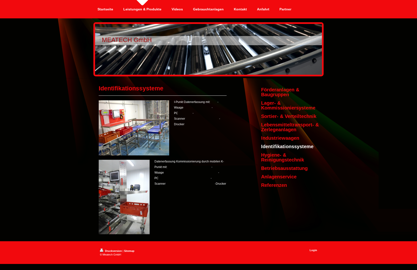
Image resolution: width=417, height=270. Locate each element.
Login (313, 250)
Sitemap (129, 250)
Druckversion (113, 250)
